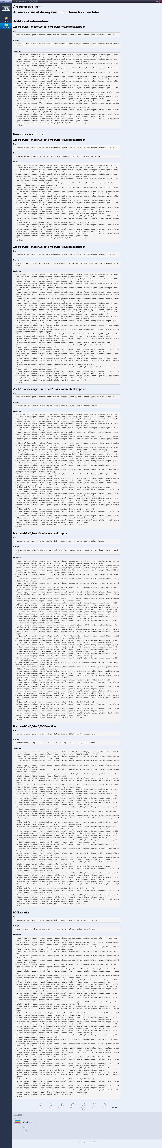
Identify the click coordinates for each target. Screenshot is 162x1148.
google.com (36, 1)
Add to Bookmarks (21, 1)
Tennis (25, 1134)
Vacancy (51, 1108)
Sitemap (105, 1108)
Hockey (25, 1130)
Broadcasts (6, 27)
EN (157, 1)
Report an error (84, 1108)
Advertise (73, 1108)
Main (6, 21)
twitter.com (30, 1)
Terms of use (62, 1108)
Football (25, 1127)
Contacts (94, 1108)
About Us (40, 1108)
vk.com (33, 1)
